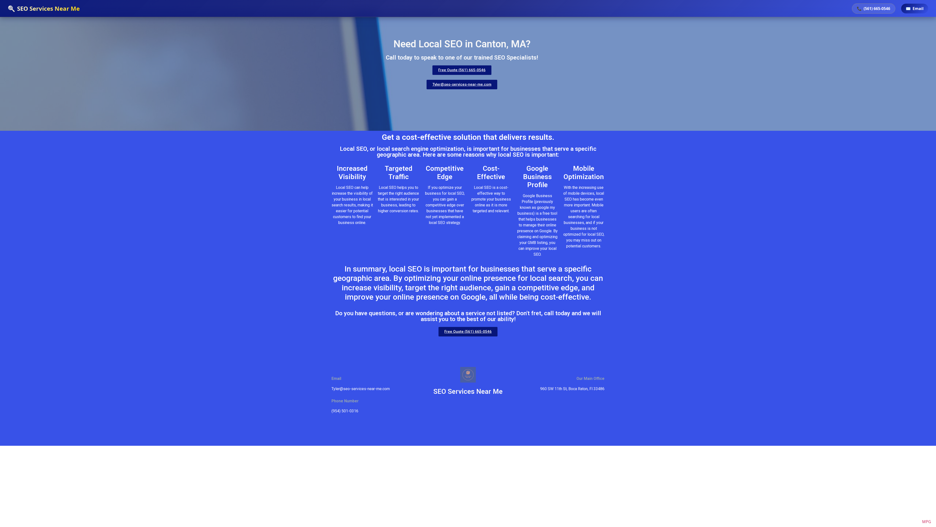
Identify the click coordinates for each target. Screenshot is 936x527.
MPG (926, 521)
